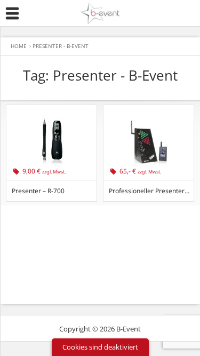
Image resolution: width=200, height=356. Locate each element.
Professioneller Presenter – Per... (151, 190)
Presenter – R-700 (38, 190)
